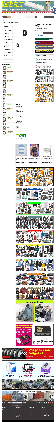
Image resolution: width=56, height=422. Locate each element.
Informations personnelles (32, 409)
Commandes (30, 410)
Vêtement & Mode (7, 41)
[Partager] (39, 35)
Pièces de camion (6, 33)
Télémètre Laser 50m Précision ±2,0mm (10, 80)
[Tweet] (40, 35)
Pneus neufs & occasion (7, 30)
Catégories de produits (9, 20)
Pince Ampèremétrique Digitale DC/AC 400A (10, 103)
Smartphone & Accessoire (6, 46)
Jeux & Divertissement (7, 55)
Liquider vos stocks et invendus (30, 20)
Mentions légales (18, 410)
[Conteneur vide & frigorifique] (28, 395)
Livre (5, 58)
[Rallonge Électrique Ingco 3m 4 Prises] (28, 5)
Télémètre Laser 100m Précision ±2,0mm (10, 66)
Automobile (6, 26)
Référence (17, 138)
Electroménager (6, 36)
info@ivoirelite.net (46, 415)
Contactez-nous (18, 415)
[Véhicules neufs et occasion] (28, 383)
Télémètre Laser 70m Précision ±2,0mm (10, 71)
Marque (36, 26)
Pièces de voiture (6, 31)
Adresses (30, 413)
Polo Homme (21, 156)
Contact (49, 20)
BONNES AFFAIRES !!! (7, 60)
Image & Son (6, 42)
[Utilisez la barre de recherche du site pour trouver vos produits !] (28, 12)
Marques (3, 413)
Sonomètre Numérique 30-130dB (10, 85)
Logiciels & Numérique (7, 52)
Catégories (6, 25)
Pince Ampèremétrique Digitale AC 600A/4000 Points (10, 108)
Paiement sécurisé (18, 414)
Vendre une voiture (15, 20)
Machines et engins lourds (7, 28)
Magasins (17, 417)
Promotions (4, 409)
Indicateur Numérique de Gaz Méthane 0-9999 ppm (10, 122)
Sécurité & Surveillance (7, 44)
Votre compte (31, 407)
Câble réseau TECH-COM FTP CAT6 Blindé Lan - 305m (47, 156)
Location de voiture (7, 57)
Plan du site (17, 416)
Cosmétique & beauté (7, 49)
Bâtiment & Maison (7, 54)
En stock (17, 139)
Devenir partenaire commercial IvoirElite (41, 20)
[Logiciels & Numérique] (28, 369)
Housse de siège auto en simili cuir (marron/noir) (34, 156)
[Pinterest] (42, 35)
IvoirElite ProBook (18, 418)
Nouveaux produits (6, 64)
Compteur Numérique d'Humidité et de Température (10, 131)
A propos (17, 413)
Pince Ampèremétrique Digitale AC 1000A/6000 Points (10, 94)
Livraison (17, 409)
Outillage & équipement (8, 39)
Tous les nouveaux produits (9, 135)
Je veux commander (48, 32)
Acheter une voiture (22, 20)
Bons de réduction (31, 414)
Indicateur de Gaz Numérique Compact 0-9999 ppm (10, 117)
